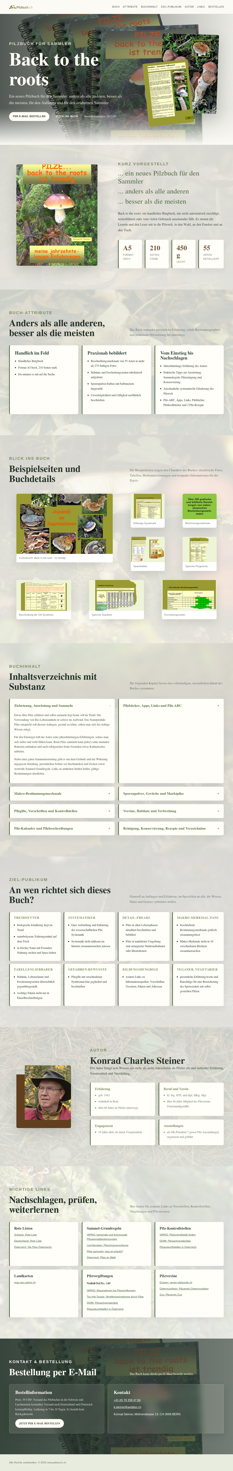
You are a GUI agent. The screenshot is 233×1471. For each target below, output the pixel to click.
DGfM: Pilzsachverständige (175, 1240)
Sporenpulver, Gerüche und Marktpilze (153, 793)
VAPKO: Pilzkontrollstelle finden (178, 1234)
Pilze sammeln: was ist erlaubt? (105, 1251)
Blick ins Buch (67, 116)
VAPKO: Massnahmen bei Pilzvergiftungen (111, 1290)
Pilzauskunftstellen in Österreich (178, 1247)
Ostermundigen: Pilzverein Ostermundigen (184, 1288)
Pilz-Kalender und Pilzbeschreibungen (43, 828)
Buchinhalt (149, 6)
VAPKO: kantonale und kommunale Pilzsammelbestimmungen (107, 1236)
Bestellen (216, 6)
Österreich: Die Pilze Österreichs (33, 1247)
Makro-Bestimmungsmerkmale (38, 793)
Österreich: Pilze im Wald (101, 1257)
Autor (189, 6)
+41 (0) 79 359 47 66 (127, 1400)
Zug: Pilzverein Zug (171, 1294)
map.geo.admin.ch (25, 1282)
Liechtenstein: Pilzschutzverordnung (107, 1245)
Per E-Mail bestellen (29, 116)
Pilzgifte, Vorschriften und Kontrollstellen (45, 810)
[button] (64, 524)
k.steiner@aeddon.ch (127, 1407)
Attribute (130, 6)
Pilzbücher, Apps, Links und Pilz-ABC (152, 705)
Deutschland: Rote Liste (28, 1240)
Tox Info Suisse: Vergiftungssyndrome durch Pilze (115, 1296)
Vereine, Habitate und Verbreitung (149, 810)
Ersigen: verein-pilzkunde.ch (176, 1282)
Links (201, 6)
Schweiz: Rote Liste (25, 1234)
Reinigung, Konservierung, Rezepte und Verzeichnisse (164, 828)
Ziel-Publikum (171, 6)
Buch (116, 6)
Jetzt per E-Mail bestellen (39, 1423)
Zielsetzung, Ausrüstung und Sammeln (43, 705)
